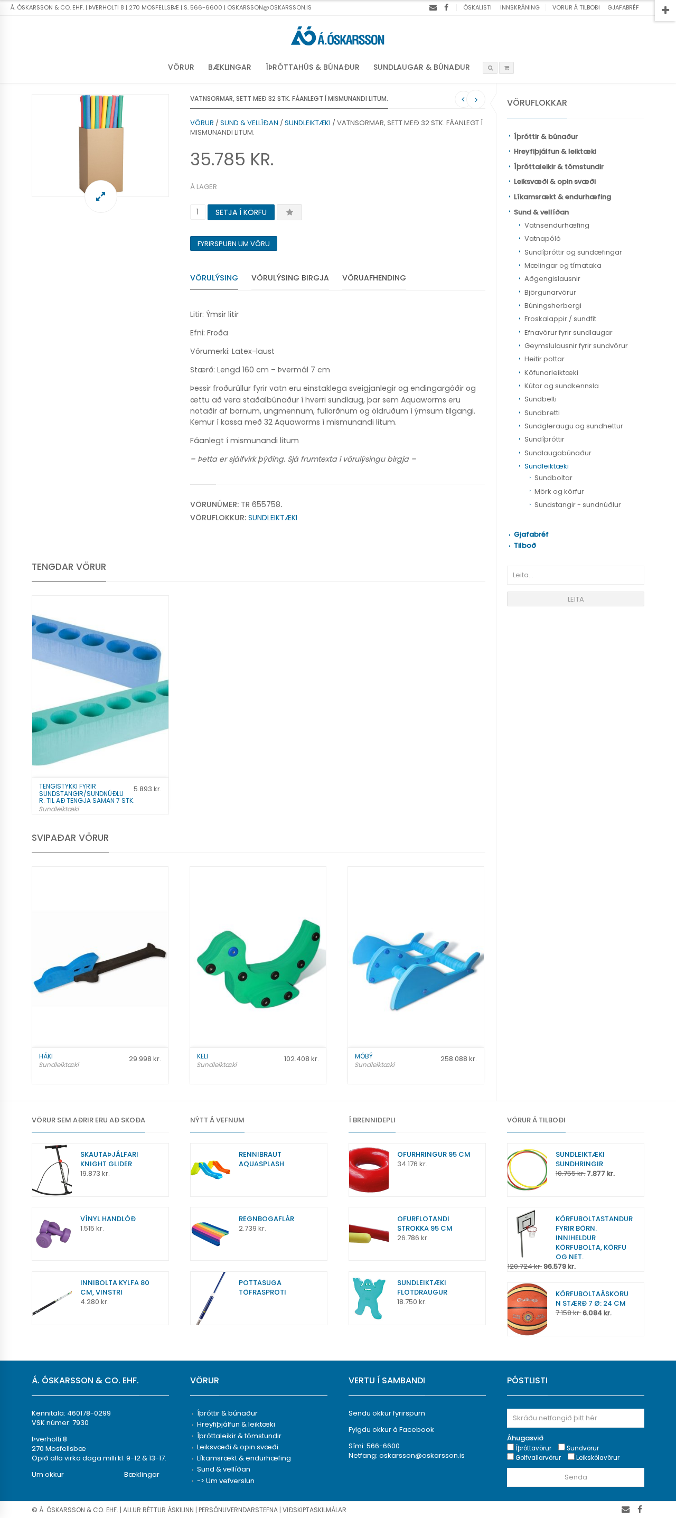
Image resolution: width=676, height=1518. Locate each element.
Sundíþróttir (544, 439)
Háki (46, 1056)
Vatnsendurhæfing (556, 225)
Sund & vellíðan (541, 212)
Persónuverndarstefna (238, 1509)
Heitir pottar (544, 359)
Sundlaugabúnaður (558, 453)
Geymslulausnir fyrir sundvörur (576, 346)
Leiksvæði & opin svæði (555, 181)
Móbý (364, 1056)
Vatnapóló (542, 238)
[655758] (100, 145)
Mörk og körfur (559, 491)
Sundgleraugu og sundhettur (573, 426)
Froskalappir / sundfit (560, 319)
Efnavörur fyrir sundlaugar (568, 332)
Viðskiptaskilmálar (314, 1509)
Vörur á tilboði (576, 7)
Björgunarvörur (550, 292)
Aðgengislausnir (552, 279)
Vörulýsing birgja (290, 278)
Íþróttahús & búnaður (313, 67)
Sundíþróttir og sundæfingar (573, 252)
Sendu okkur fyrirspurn (387, 1413)
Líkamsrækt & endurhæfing (562, 197)
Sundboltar (553, 478)
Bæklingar (229, 67)
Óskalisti (477, 7)
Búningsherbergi (552, 306)
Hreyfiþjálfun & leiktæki (555, 151)
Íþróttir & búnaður (546, 137)
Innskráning (520, 7)
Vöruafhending (374, 278)
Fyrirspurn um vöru (234, 244)
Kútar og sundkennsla (561, 386)
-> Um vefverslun (226, 1481)
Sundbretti (542, 413)
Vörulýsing (214, 278)
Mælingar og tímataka (563, 265)
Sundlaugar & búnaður (421, 67)
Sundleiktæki (546, 466)
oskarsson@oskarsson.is (422, 1455)
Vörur (181, 67)
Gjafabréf (623, 7)
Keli (202, 1056)
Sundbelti (540, 399)
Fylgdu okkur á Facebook (391, 1430)
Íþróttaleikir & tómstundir (559, 167)
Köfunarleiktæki (551, 373)
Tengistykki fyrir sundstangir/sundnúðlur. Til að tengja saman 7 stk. (87, 793)
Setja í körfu (241, 212)
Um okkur (48, 1474)
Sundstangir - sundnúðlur (577, 505)
